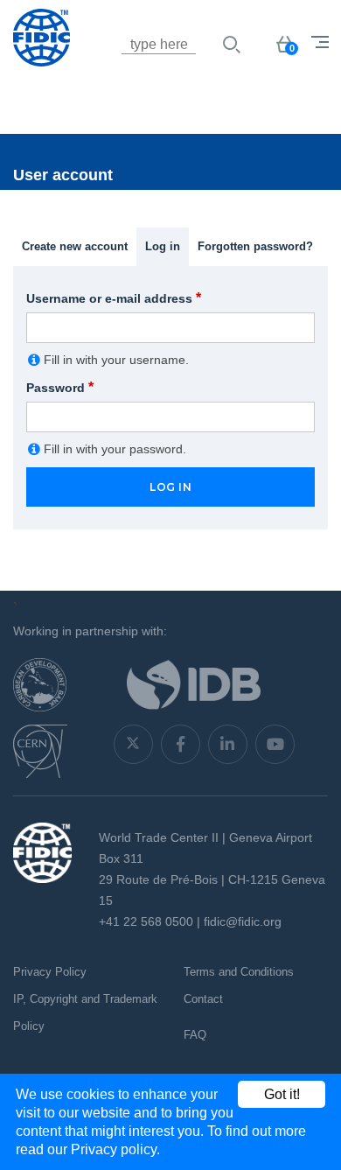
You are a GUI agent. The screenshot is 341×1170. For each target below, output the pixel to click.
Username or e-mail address (113, 298)
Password (60, 387)
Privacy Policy (50, 971)
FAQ (195, 1034)
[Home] (100, 66)
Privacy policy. (115, 1149)
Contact (203, 998)
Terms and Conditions (239, 971)
